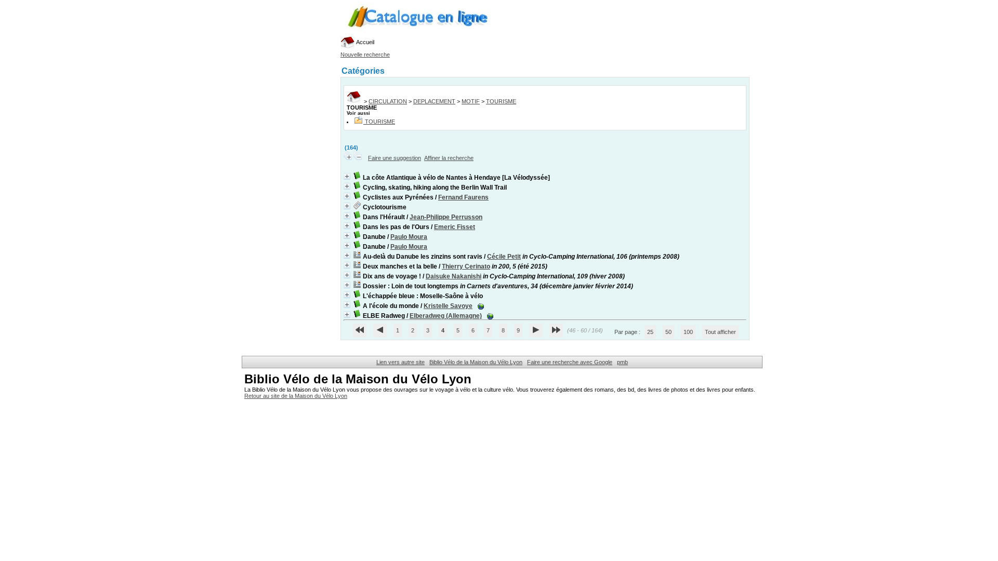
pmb (622, 362)
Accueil (364, 42)
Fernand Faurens (463, 197)
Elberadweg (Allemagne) (446, 315)
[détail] (347, 176)
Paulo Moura (408, 237)
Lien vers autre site (400, 362)
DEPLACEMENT (434, 101)
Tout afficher (720, 332)
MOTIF (471, 101)
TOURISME (501, 101)
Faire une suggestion (394, 158)
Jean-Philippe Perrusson (446, 217)
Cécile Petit (504, 256)
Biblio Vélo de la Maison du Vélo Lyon (475, 362)
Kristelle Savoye (448, 306)
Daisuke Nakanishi (453, 276)
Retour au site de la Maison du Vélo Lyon (295, 396)
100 (688, 332)
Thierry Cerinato (466, 266)
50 (668, 332)
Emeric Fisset (454, 227)
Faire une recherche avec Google (569, 362)
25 (650, 332)
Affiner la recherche (449, 158)
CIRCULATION (388, 101)
